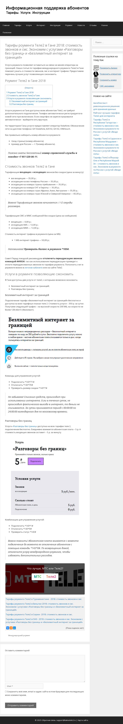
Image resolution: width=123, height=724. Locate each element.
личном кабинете (34, 267)
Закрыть (28, 87)
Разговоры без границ (21, 104)
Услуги (29, 25)
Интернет (41, 25)
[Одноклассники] (11, 627)
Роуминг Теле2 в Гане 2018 (20, 92)
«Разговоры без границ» (24, 426)
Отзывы (93, 25)
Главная (6, 25)
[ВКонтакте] (7, 627)
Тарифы (17, 25)
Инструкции (55, 25)
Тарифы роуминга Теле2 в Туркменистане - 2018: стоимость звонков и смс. (44, 599)
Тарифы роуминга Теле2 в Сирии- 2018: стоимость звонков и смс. (39, 614)
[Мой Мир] (14, 627)
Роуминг (69, 25)
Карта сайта (83, 720)
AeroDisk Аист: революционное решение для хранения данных (106, 106)
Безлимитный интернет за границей (28, 101)
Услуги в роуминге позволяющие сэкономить (28, 98)
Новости (81, 25)
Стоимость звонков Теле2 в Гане (23, 95)
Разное (104, 25)
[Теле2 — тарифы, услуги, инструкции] (47, 10)
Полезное (7, 32)
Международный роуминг (19, 635)
